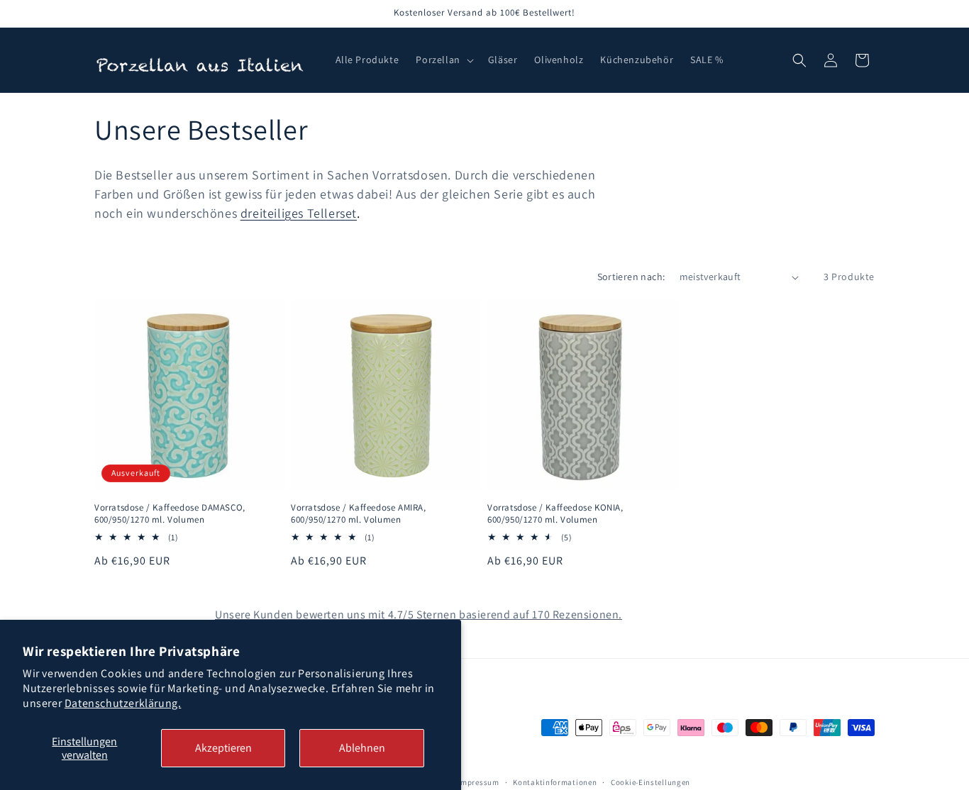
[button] (443, 59)
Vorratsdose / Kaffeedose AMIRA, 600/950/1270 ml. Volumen (358, 513)
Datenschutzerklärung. (123, 703)
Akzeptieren (223, 747)
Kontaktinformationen (555, 782)
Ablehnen (362, 747)
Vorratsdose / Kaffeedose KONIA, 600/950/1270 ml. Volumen (555, 513)
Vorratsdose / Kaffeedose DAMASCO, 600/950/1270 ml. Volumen (169, 513)
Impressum (478, 782)
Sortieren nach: (631, 276)
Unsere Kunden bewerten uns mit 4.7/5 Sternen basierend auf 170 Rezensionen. (418, 614)
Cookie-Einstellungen (650, 782)
